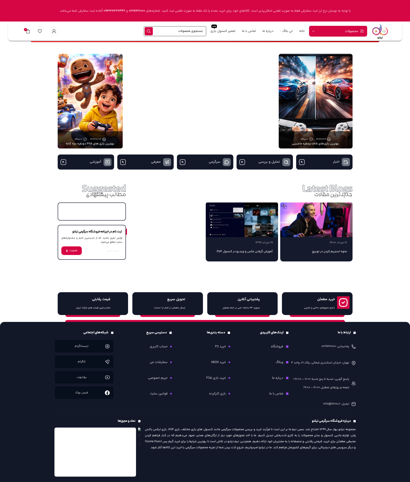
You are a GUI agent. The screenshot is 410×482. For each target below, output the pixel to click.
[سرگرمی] (227, 162)
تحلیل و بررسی (269, 162)
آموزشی (95, 162)
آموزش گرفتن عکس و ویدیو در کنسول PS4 (245, 251)
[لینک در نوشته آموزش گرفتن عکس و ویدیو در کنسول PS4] (242, 219)
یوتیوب (82, 377)
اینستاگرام (81, 346)
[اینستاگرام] (107, 346)
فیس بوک (81, 392)
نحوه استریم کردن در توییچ (329, 251)
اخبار (336, 162)
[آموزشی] (107, 162)
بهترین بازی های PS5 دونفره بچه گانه (90, 143)
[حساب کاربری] (54, 31)
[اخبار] (346, 162)
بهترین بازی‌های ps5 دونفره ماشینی (315, 143)
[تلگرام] (107, 361)
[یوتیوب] (107, 377)
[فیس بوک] (107, 392)
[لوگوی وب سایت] (380, 31)
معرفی (156, 162)
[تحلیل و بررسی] (286, 162)
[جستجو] (149, 31)
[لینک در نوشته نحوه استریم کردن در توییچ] (316, 219)
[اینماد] (95, 452)
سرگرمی (214, 162)
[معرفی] (167, 162)
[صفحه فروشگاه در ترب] (139, 437)
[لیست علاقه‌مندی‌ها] (40, 31)
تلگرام (82, 361)
